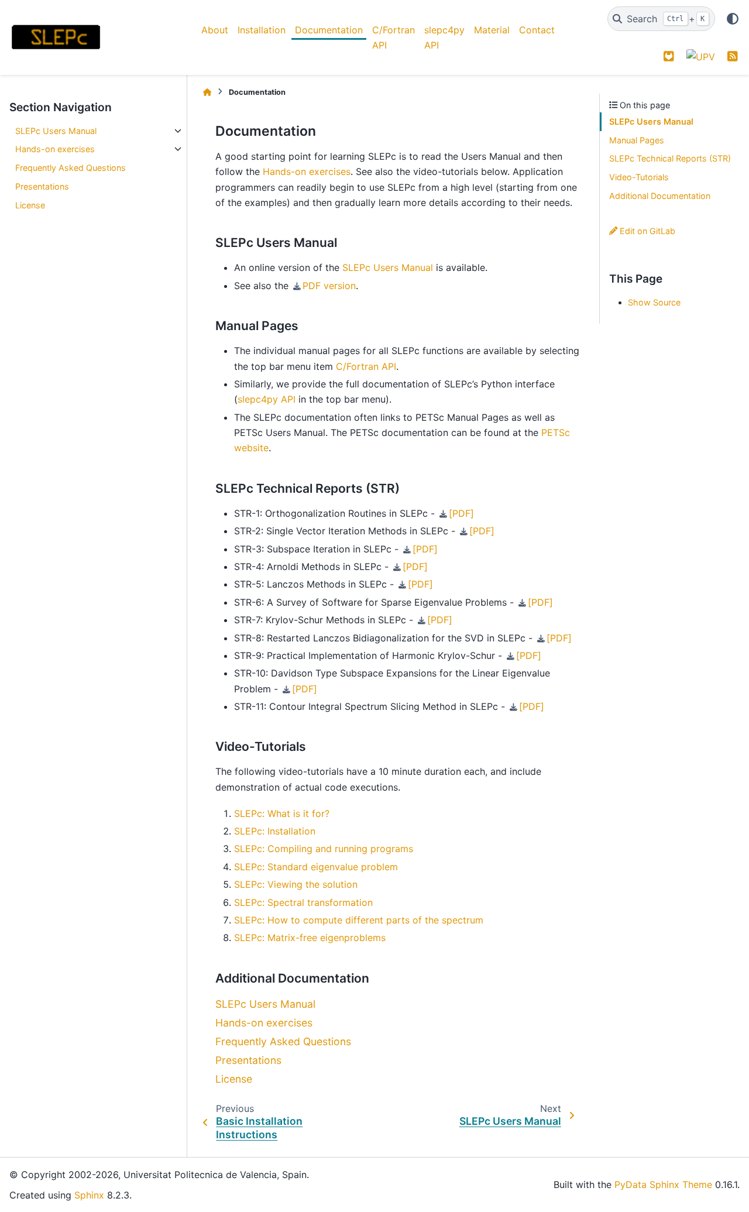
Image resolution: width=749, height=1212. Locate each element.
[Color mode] (733, 19)
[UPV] (700, 56)
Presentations (42, 186)
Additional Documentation (659, 196)
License (30, 205)
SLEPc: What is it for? (281, 813)
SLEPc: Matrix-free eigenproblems (310, 937)
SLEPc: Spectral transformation (303, 902)
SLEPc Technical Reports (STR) (670, 158)
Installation (262, 30)
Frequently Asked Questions (70, 168)
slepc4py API (444, 37)
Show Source (654, 302)
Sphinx (89, 1195)
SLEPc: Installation (274, 831)
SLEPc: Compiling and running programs (323, 848)
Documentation (329, 30)
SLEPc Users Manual (56, 131)
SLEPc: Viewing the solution (296, 884)
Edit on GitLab (646, 231)
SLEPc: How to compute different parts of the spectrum (358, 920)
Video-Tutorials (639, 177)
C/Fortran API (393, 37)
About (214, 30)
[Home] (207, 92)
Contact (537, 30)
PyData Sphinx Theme (663, 1184)
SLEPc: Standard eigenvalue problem (316, 867)
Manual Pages (636, 140)
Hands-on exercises (55, 149)
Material (492, 30)
